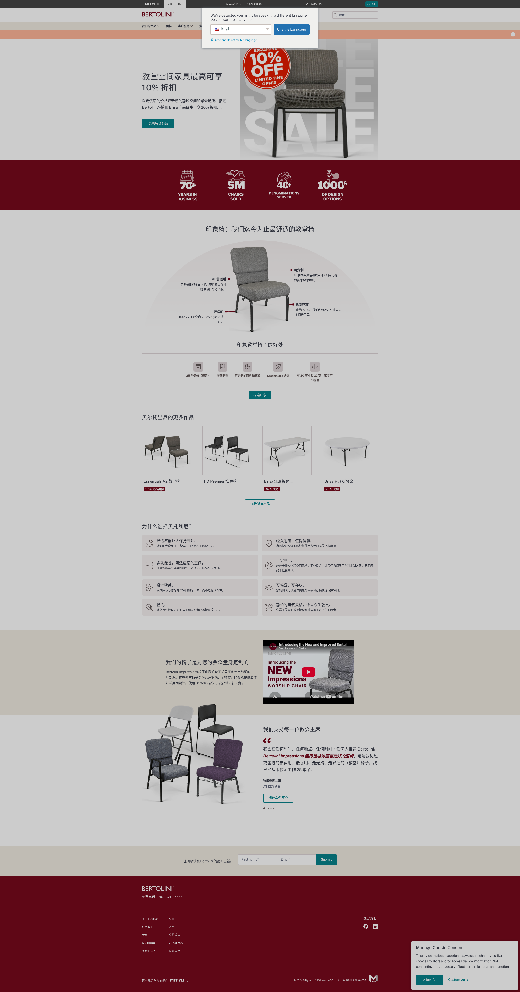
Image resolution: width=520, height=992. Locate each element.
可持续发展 (176, 943)
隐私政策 (174, 935)
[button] (264, 808)
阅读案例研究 (278, 798)
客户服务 (184, 26)
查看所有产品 (260, 504)
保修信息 (174, 951)
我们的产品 (149, 26)
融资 (171, 927)
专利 (145, 935)
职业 (171, 919)
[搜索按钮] (335, 15)
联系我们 (147, 927)
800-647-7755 (170, 897)
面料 (169, 26)
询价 (374, 3)
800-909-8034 (251, 4)
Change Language (291, 29)
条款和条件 (149, 951)
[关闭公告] (513, 34)
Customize (456, 980)
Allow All (430, 980)
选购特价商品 (158, 123)
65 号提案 (148, 943)
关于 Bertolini (150, 919)
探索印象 (260, 395)
